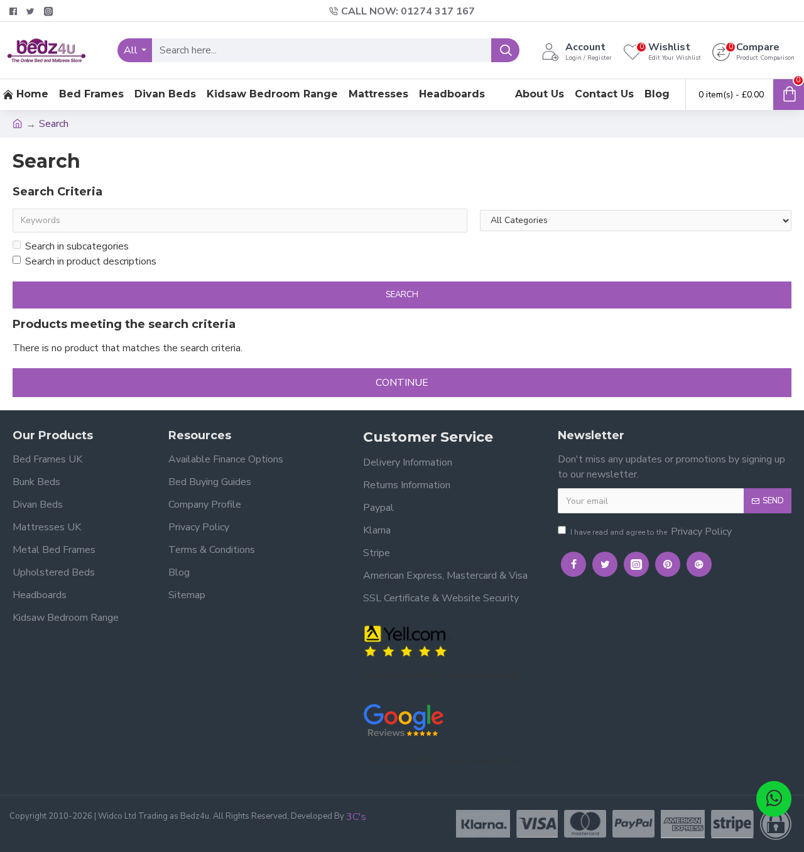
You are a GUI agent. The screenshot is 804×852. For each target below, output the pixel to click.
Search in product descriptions (90, 261)
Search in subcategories (77, 246)
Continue (402, 383)
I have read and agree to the (651, 531)
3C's (356, 817)
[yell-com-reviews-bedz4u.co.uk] (407, 640)
